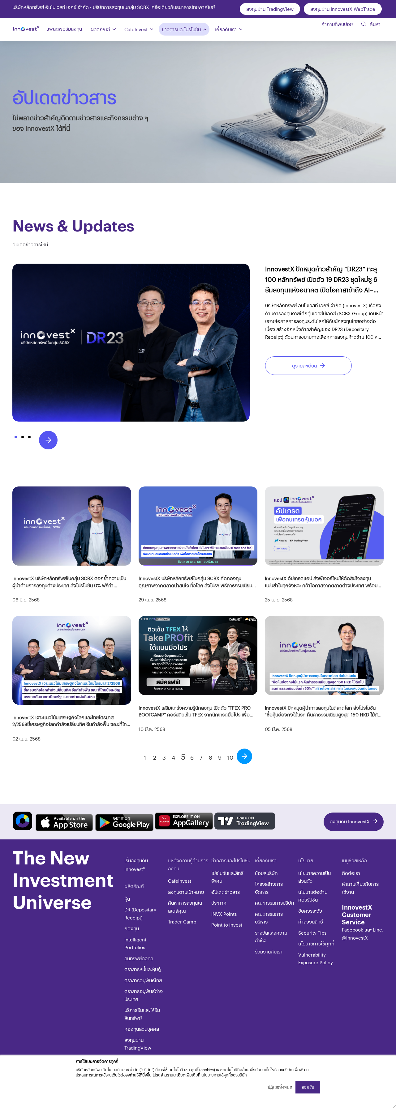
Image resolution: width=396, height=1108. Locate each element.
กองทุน (131, 928)
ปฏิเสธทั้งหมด (280, 1087)
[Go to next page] (244, 756)
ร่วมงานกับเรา (268, 951)
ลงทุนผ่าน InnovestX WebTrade (342, 9)
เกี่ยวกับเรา (226, 29)
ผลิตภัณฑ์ (100, 29)
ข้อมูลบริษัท (266, 873)
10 (230, 757)
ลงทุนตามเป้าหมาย (186, 892)
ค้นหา (374, 24)
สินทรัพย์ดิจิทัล (138, 958)
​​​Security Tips (312, 932)
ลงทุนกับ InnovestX (350, 821)
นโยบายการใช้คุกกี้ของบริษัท (224, 1074)
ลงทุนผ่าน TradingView (270, 9)
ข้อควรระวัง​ (310, 910)
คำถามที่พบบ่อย (337, 24)
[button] (16, 437)
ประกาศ (218, 902)
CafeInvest (136, 29)
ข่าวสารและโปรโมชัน (181, 29)
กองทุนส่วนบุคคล (141, 1028)
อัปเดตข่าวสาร (225, 892)
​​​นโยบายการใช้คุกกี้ (316, 943)
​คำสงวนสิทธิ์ (310, 921)
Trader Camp (182, 921)
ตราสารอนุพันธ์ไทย (143, 980)
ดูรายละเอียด (304, 365)
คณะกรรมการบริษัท (274, 902)
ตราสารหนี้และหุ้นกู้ (142, 969)
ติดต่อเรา (351, 873)
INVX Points (224, 914)
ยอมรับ (308, 1087)
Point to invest (226, 924)
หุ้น (127, 898)
